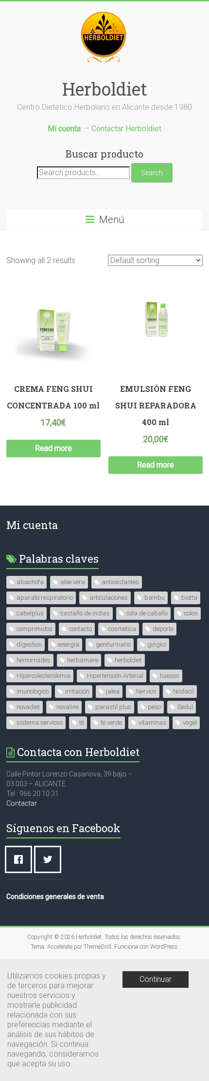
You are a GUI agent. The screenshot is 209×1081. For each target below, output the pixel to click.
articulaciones (108, 597)
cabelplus (30, 613)
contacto (80, 628)
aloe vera (72, 582)
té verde (111, 722)
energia (68, 644)
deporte (163, 628)
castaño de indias (85, 613)
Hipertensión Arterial (115, 675)
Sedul (185, 707)
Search (152, 173)
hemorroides (34, 660)
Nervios (146, 691)
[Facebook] (20, 859)
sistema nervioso (40, 722)
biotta (189, 597)
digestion (29, 644)
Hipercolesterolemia (43, 675)
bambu (154, 597)
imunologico (33, 691)
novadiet (28, 707)
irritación (77, 691)
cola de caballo (147, 613)
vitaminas (152, 722)
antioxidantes (120, 582)
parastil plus (113, 707)
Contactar (21, 803)
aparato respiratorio (45, 597)
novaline (67, 707)
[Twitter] (50, 859)
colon (191, 613)
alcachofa (30, 582)
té (81, 722)
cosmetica (122, 628)
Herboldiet (104, 89)
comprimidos (34, 628)
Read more (53, 448)
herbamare (82, 660)
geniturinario (113, 644)
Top (200, 1072)
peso (154, 707)
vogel (190, 722)
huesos (169, 675)
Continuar (155, 979)
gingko (156, 644)
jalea (113, 691)
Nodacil (183, 691)
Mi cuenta (32, 525)
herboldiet (128, 660)
